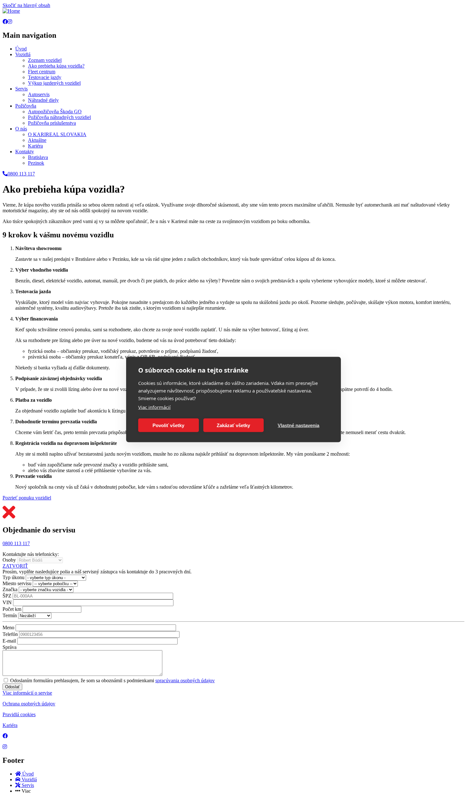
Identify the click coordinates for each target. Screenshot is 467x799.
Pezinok (36, 163)
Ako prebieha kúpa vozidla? (56, 66)
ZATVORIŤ (15, 566)
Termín (10, 615)
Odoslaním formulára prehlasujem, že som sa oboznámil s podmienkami (112, 680)
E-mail (9, 641)
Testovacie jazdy (44, 77)
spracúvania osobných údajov (185, 680)
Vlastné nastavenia (298, 425)
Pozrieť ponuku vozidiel (27, 497)
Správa (10, 647)
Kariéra (35, 146)
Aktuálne (37, 140)
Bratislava (38, 157)
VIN (7, 602)
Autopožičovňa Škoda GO (55, 111)
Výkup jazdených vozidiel (54, 83)
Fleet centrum (41, 71)
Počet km (12, 609)
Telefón (10, 634)
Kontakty (24, 151)
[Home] (11, 11)
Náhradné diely (43, 100)
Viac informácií (154, 407)
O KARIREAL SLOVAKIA (57, 134)
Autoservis (39, 94)
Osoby (9, 560)
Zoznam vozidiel (45, 60)
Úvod (21, 48)
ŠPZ (7, 595)
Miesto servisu (17, 583)
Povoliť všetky (168, 425)
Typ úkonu (13, 577)
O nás (21, 128)
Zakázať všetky (233, 425)
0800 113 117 (16, 543)
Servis (21, 88)
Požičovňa (25, 106)
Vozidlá (22, 54)
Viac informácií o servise (27, 693)
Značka (10, 589)
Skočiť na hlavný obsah (26, 5)
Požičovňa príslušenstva (52, 123)
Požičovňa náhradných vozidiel (59, 117)
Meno (8, 627)
